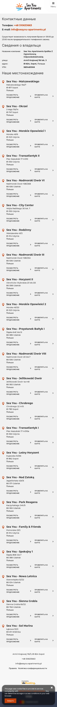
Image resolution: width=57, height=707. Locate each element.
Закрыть (10, 701)
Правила (13, 668)
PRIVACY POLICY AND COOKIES (32, 691)
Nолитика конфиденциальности (32, 668)
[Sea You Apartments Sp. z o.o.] (28, 7)
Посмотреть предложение (12, 96)
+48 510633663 (28, 659)
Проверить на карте (41, 96)
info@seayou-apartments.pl (28, 663)
